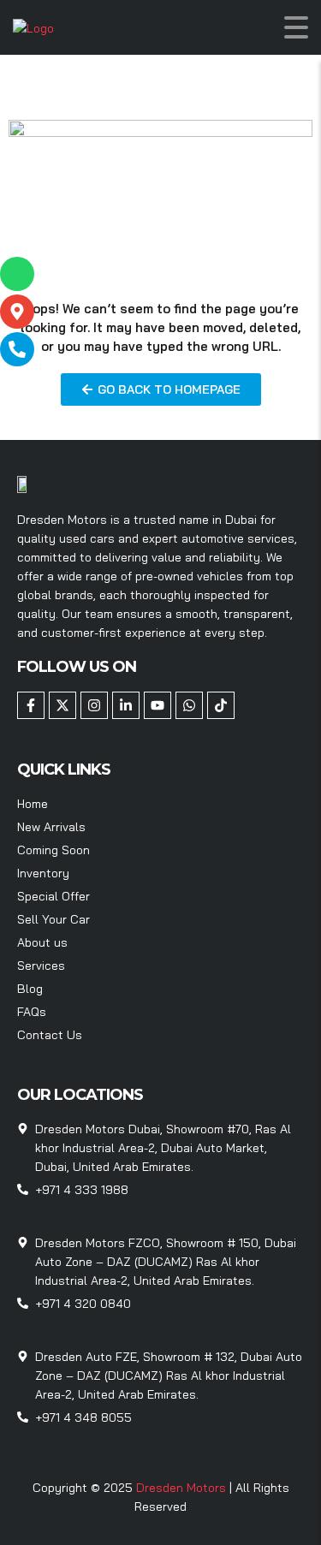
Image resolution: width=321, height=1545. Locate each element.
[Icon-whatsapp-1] (17, 274)
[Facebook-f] (31, 705)
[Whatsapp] (189, 705)
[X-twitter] (62, 705)
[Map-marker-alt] (17, 311)
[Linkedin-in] (126, 705)
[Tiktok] (221, 705)
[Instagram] (94, 705)
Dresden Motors (182, 1487)
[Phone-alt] (17, 349)
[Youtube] (157, 705)
